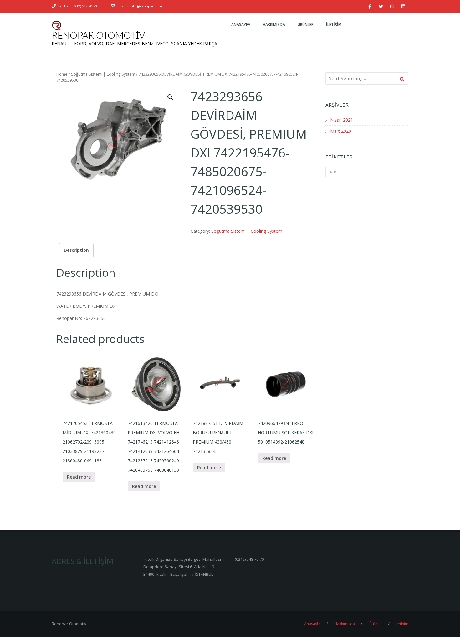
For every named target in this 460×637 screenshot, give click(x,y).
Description (76, 250)
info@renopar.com (146, 6)
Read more (79, 477)
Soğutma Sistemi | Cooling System (103, 74)
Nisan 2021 (341, 120)
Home (62, 74)
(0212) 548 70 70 (84, 6)
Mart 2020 (340, 131)
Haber (335, 171)
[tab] (76, 250)
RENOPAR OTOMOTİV (98, 35)
